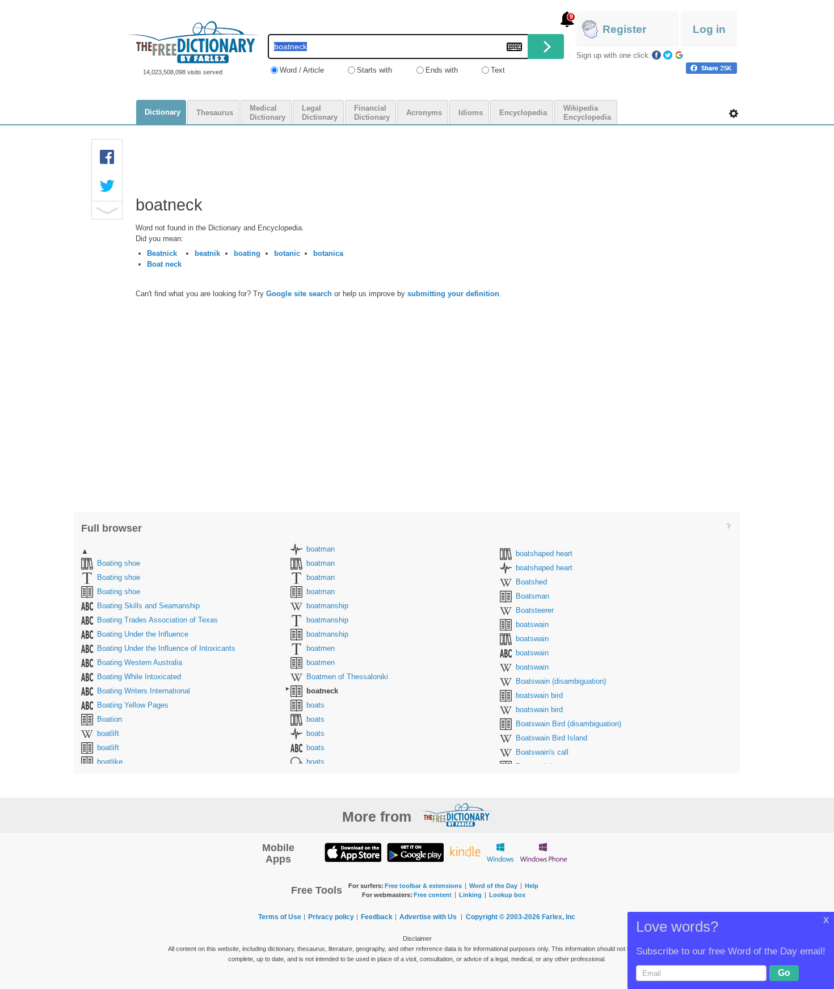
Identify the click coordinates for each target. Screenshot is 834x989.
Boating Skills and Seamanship (148, 605)
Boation (109, 719)
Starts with (374, 70)
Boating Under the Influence (142, 634)
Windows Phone (543, 852)
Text (498, 70)
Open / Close (107, 210)
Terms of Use (279, 917)
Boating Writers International (143, 691)
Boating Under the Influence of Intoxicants (166, 648)
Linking (470, 894)
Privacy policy (331, 917)
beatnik (207, 253)
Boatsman (532, 596)
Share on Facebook (711, 68)
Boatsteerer (535, 610)
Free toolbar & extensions (423, 885)
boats (315, 705)
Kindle (465, 852)
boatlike (110, 761)
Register (624, 29)
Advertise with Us (428, 917)
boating (247, 253)
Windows (500, 852)
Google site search (299, 293)
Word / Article (302, 70)
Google (679, 55)
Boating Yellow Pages (133, 705)
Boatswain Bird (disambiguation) (568, 723)
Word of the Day (493, 885)
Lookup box (507, 894)
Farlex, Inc (558, 917)
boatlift (108, 733)
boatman (320, 549)
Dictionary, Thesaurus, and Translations (455, 815)
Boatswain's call (542, 752)
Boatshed (531, 582)
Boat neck (164, 264)
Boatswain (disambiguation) (561, 681)
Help (531, 885)
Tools (733, 113)
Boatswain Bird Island (551, 738)
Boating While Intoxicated (139, 676)
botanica (328, 253)
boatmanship (327, 605)
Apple (353, 852)
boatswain (532, 624)
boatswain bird (539, 695)
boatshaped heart (544, 553)
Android (415, 852)
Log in (709, 29)
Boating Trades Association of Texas (157, 620)
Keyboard (514, 47)
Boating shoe (118, 563)
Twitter (667, 55)
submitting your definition (453, 293)
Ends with (442, 70)
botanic (287, 253)
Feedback (377, 917)
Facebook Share (107, 157)
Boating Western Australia (139, 662)
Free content (433, 894)
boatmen (320, 648)
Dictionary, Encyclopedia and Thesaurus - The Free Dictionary (193, 42)
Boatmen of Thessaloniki (347, 676)
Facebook (656, 55)
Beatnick (162, 253)
